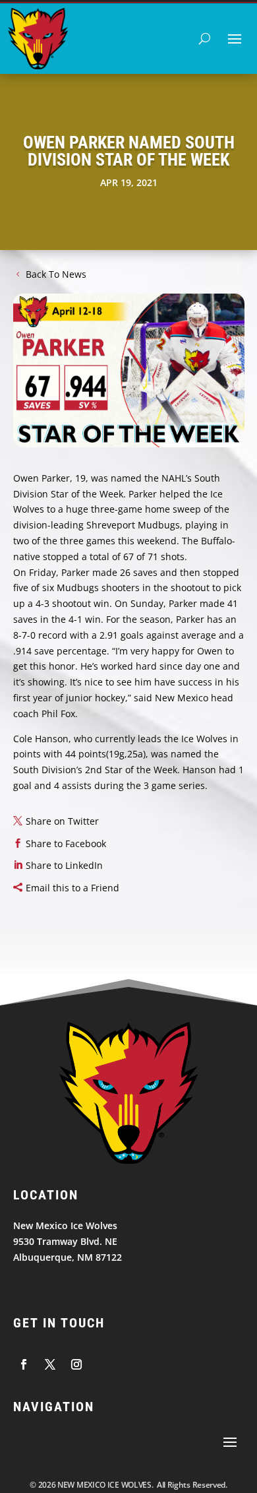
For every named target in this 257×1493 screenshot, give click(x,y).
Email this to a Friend (72, 887)
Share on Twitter (62, 821)
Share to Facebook (66, 843)
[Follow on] (23, 1364)
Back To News (56, 274)
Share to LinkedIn (64, 865)
